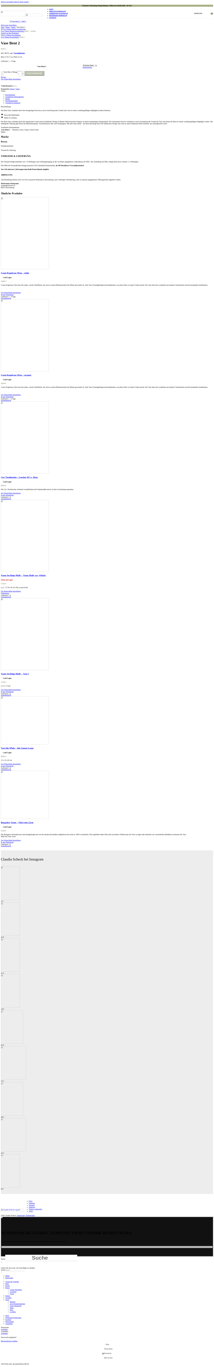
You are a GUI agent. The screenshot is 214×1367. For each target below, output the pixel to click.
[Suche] (204, 13)
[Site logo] (13, 16)
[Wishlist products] (207, 13)
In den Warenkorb (34, 73)
